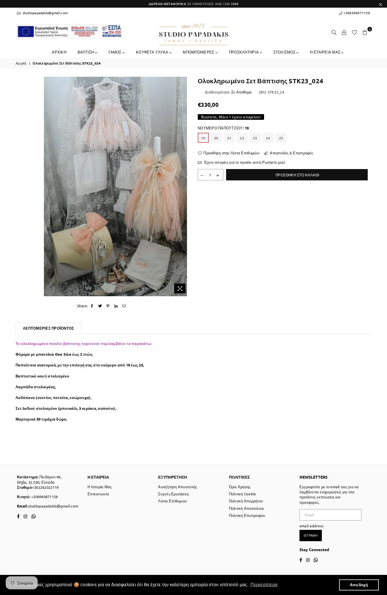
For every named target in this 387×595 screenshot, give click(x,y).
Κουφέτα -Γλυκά (152, 52)
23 (255, 138)
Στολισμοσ (285, 52)
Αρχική (21, 63)
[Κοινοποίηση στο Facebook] (92, 305)
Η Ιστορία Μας (100, 486)
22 (242, 138)
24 (268, 138)
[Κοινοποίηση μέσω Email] (124, 305)
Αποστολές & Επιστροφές (291, 152)
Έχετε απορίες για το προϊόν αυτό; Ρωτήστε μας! (244, 162)
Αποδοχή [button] (359, 585)
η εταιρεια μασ (325, 52)
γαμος (115, 52)
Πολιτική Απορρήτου (246, 500)
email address (311, 525)
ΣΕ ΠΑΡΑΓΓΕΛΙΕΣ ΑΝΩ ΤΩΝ (194, 3)
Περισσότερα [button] (263, 584)
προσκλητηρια (244, 52)
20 (216, 138)
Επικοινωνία (98, 493)
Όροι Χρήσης (240, 486)
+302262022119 (45, 487)
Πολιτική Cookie (242, 493)
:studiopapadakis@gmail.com (52, 506)
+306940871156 (356, 12)
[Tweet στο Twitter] (100, 305)
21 (229, 138)
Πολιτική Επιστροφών (247, 515)
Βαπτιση (86, 52)
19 (203, 138)
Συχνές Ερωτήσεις (173, 493)
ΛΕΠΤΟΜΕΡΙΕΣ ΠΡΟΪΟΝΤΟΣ (48, 328)
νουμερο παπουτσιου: (223, 127)
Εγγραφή (311, 535)
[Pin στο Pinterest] (108, 305)
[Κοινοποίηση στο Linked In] (116, 305)
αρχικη (59, 52)
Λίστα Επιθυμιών (172, 500)
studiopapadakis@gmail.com (45, 12)
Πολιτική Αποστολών (246, 508)
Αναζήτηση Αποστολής (177, 486)
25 (281, 138)
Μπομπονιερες (199, 52)
